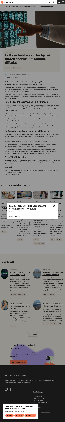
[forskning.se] (7, 2)
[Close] (54, 206)
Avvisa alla (19, 415)
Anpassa (9, 415)
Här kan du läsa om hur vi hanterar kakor (15, 411)
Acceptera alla (30, 415)
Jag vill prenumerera (14, 216)
